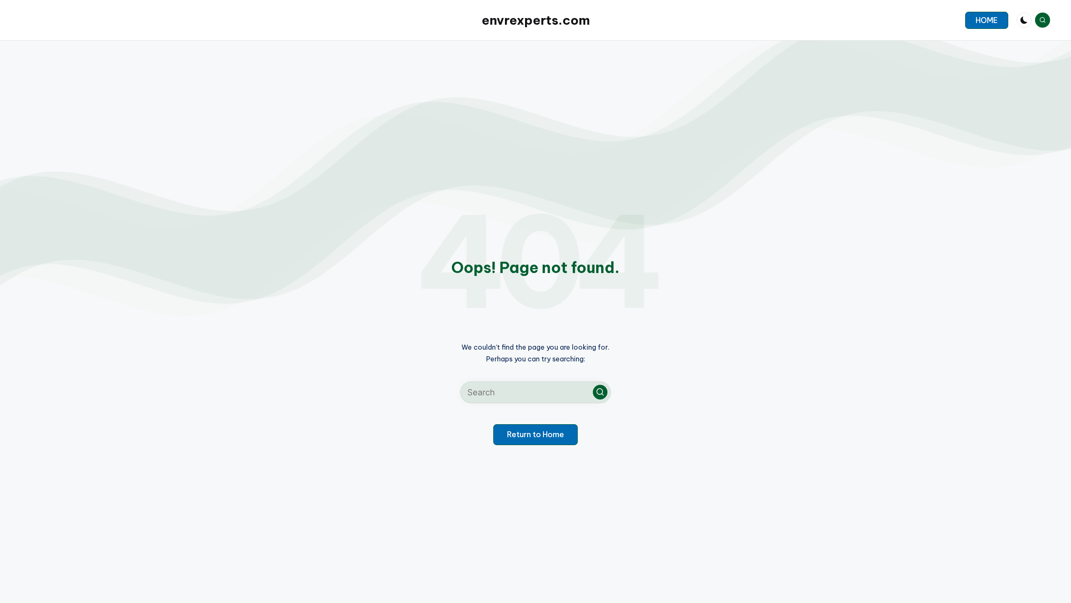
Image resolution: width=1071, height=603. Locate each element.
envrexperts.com (536, 20)
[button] (986, 20)
